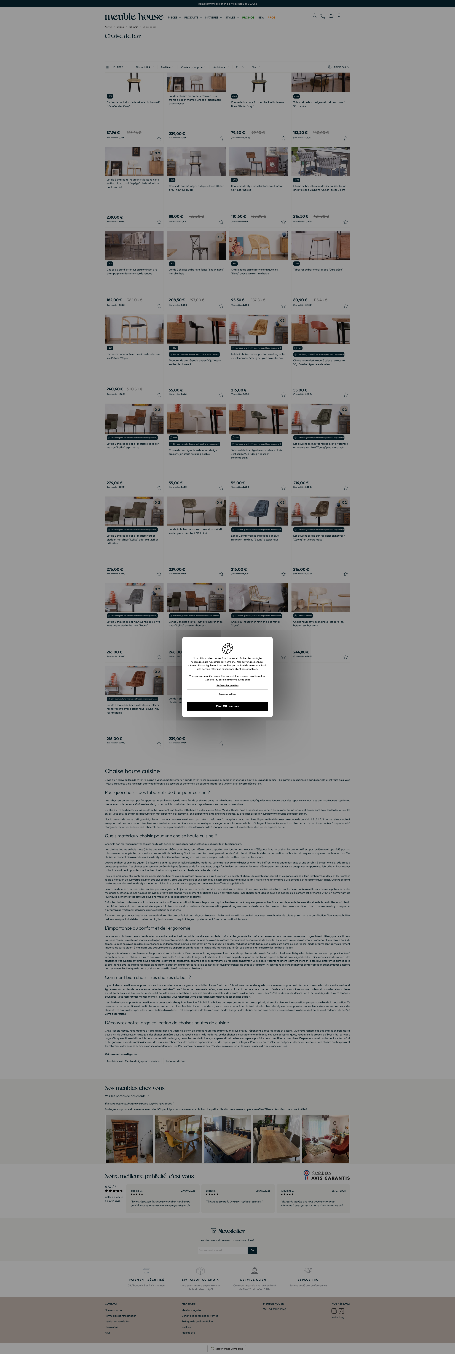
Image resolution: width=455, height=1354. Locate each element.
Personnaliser (228, 694)
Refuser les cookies (227, 685)
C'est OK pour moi (227, 706)
